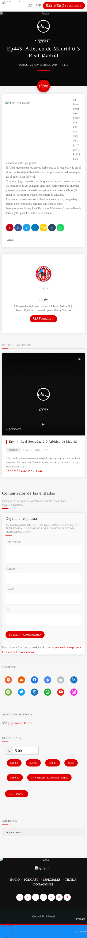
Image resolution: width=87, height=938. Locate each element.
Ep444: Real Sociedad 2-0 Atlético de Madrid (43, 441)
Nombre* (11, 568)
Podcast (15, 429)
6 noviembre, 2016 (36, 450)
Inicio (15, 879)
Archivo (43, 319)
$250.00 (14, 777)
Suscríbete (63, 5)
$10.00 (14, 762)
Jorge (23, 64)
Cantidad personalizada (49, 777)
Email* (9, 589)
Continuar (16, 793)
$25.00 (33, 762)
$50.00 (52, 762)
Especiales (52, 879)
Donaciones (43, 884)
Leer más (24, 470)
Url (7, 610)
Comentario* (13, 542)
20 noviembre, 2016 (44, 64)
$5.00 (71, 762)
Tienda (70, 879)
